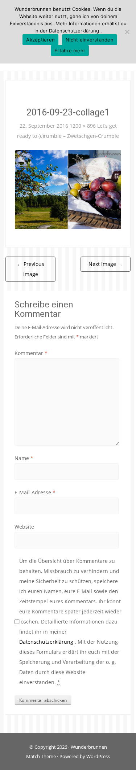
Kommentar (31, 353)
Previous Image (30, 269)
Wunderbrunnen (89, 747)
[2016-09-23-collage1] (68, 188)
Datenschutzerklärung (47, 641)
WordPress (98, 756)
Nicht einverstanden (90, 40)
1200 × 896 (83, 125)
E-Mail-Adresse (35, 492)
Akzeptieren (40, 40)
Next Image (105, 264)
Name (24, 458)
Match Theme (41, 756)
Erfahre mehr (69, 50)
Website (24, 526)
